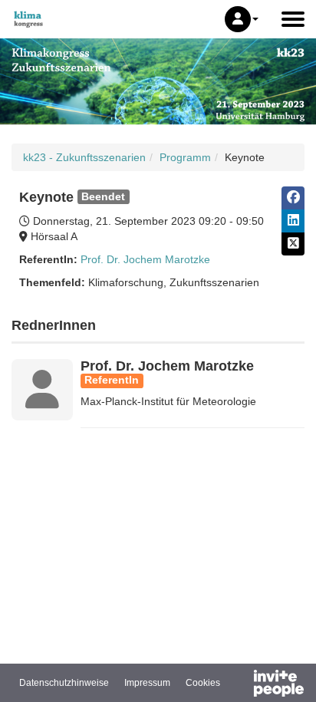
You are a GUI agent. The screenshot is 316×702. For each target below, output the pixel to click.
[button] (241, 19)
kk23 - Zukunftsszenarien (84, 157)
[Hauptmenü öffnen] (293, 19)
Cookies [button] (203, 682)
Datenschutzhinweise (64, 682)
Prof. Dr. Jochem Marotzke (145, 259)
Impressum (147, 682)
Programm (185, 157)
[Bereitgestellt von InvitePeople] (238, 685)
